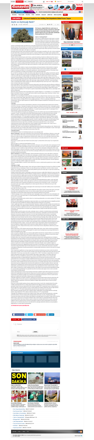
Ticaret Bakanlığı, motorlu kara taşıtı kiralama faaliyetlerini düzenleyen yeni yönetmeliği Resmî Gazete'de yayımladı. (72, 190)
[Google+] (16, 24)
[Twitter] (14, 24)
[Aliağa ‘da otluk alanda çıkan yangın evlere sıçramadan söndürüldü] (67, 154)
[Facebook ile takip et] (80, 12)
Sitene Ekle (30, 1)
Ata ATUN (68, 121)
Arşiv (25, 1)
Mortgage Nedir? (16, 419)
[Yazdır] (51, 24)
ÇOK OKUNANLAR (65, 73)
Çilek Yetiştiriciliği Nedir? (18, 421)
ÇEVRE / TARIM (65, 219)
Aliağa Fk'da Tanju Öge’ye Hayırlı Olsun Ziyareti (77, 88)
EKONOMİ (64, 172)
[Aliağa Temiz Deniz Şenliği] (77, 55)
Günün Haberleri (20, 1)
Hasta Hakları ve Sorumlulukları (19, 413)
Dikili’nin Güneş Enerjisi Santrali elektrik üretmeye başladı (77, 79)
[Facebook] (12, 24)
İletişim (24, 431)
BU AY (68, 112)
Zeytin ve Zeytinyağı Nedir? (18, 417)
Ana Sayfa (13, 1)
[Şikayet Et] (57, 348)
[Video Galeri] (29, 12)
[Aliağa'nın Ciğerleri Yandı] (77, 154)
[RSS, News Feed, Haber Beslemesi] (82, 12)
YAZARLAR (64, 116)
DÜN (76, 112)
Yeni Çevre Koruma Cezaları (19, 423)
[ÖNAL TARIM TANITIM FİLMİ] (67, 162)
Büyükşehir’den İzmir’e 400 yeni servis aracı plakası (77, 97)
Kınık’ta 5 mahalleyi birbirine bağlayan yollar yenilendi (77, 107)
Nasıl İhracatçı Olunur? (18, 411)
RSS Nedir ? (15, 425)
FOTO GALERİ (65, 48)
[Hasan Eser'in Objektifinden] (67, 63)
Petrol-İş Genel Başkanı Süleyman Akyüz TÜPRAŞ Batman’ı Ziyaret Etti (54, 12)
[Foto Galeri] (20, 12)
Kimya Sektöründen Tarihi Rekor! (72, 42)
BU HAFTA (72, 112)
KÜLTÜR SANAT (65, 195)
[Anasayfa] (13, 12)
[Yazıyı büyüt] (58, 24)
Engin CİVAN (70, 126)
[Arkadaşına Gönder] (49, 24)
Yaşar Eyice (66, 137)
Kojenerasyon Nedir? (17, 427)
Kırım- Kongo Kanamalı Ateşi (19, 409)
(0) (19, 347)
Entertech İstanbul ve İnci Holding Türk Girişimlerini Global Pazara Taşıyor (47, 18)
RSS (28, 431)
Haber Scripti (77, 435)
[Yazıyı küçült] (55, 24)
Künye (19, 431)
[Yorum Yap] (48, 24)
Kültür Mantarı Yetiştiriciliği (18, 415)
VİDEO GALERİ (65, 148)
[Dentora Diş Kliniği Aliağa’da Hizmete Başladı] (67, 55)
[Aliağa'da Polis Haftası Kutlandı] (77, 162)
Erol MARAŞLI (69, 131)
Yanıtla (16, 347)
